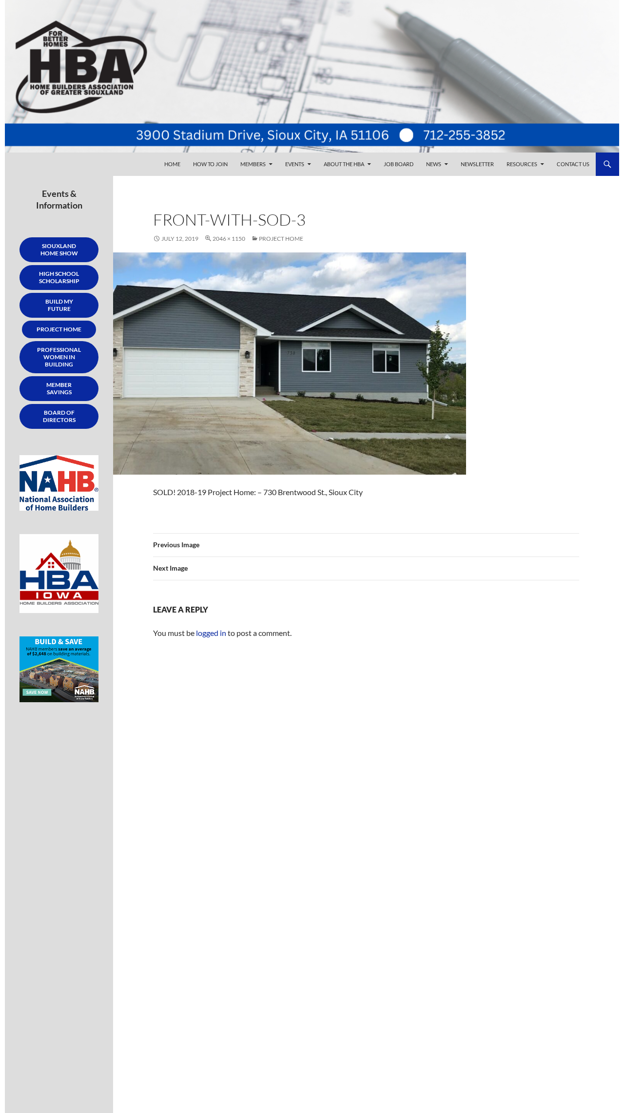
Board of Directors (59, 416)
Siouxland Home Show (59, 249)
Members (253, 164)
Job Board (398, 164)
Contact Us (573, 164)
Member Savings (59, 388)
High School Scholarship (59, 277)
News (433, 164)
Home (172, 164)
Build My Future (59, 305)
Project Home (281, 238)
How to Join (210, 164)
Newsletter (477, 164)
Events (294, 164)
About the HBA (344, 164)
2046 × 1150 (229, 238)
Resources (522, 164)
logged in (211, 632)
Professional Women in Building (59, 357)
